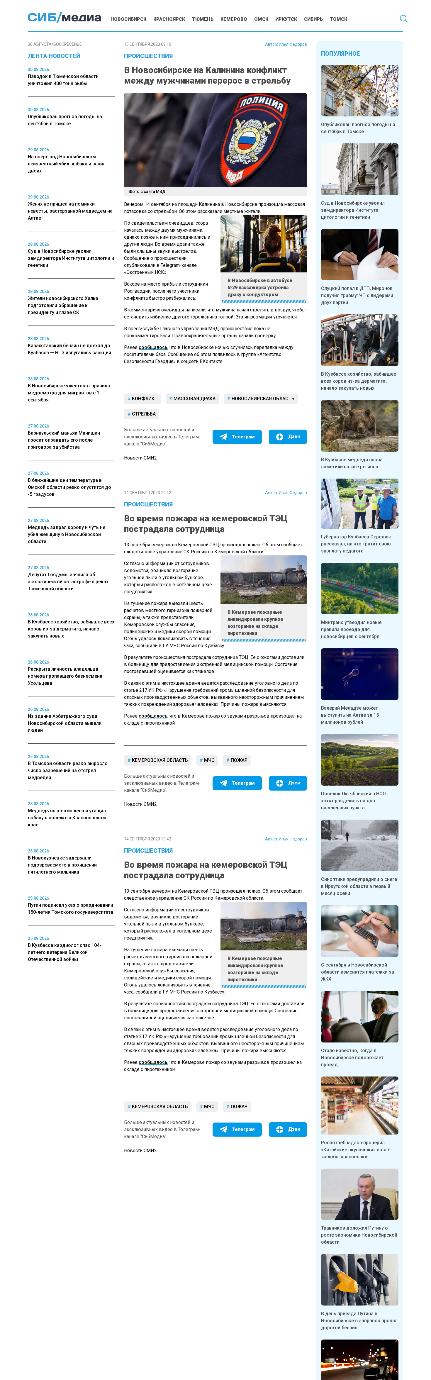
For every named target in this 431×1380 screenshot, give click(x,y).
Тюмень (202, 19)
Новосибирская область (262, 398)
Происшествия (148, 56)
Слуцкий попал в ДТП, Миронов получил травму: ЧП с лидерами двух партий (357, 295)
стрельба (143, 414)
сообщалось (153, 347)
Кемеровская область (159, 760)
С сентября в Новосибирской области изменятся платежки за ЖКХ (357, 972)
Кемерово (233, 19)
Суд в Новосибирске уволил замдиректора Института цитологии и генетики (353, 210)
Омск (261, 19)
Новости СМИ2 (140, 458)
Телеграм (243, 437)
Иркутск (286, 19)
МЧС (209, 760)
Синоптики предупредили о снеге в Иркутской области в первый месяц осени (359, 886)
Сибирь (313, 19)
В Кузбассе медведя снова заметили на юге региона (352, 463)
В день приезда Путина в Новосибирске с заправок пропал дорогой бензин (359, 1320)
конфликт (144, 398)
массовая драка (194, 398)
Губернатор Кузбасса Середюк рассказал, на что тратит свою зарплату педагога (356, 544)
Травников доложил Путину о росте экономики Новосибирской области (359, 1235)
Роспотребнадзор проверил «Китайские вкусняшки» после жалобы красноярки (355, 1149)
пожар (238, 760)
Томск (338, 19)
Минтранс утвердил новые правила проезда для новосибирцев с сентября (351, 629)
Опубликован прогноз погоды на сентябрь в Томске (358, 128)
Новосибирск (128, 19)
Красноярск (169, 19)
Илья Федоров (293, 44)
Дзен (294, 436)
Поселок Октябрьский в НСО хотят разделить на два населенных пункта (353, 801)
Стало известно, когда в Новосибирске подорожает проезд (352, 1057)
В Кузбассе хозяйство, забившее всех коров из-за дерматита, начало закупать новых (358, 381)
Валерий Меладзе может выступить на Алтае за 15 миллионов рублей (350, 715)
